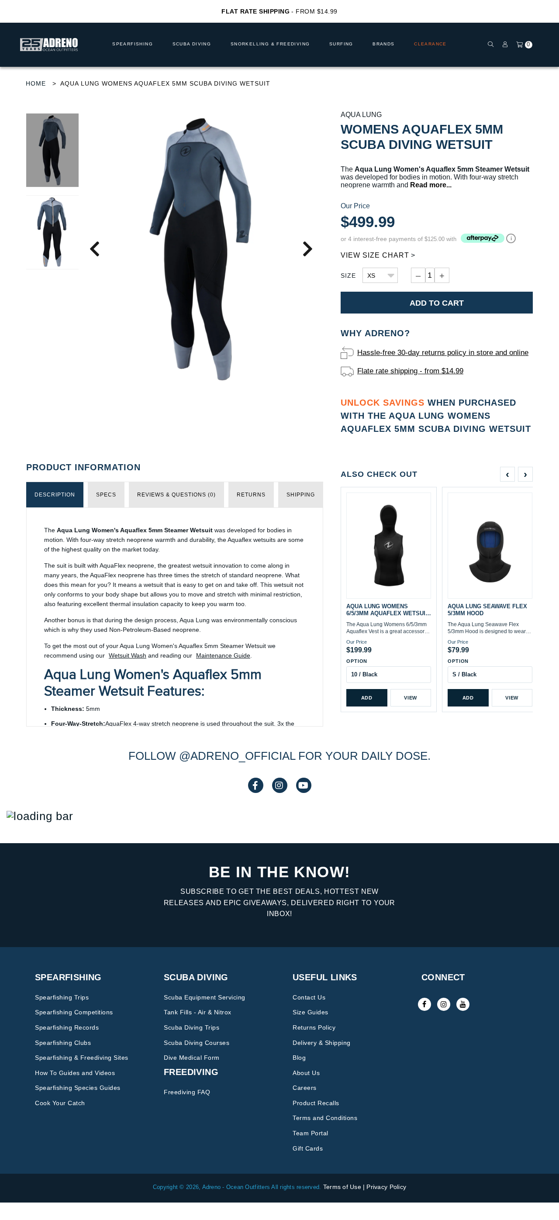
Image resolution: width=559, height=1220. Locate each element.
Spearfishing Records (67, 1027)
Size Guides (310, 1012)
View (410, 697)
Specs (106, 495)
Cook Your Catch (60, 1102)
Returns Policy (314, 1027)
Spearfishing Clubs (63, 1042)
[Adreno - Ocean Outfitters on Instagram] (443, 1004)
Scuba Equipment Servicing (204, 997)
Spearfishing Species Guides (78, 1087)
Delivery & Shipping (322, 1042)
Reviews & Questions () (176, 495)
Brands (383, 43)
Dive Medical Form (192, 1057)
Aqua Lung (361, 114)
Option (356, 661)
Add (367, 697)
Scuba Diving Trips (191, 1027)
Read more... (431, 185)
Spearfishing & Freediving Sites (81, 1057)
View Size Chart (375, 255)
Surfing (341, 43)
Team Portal (310, 1133)
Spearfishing (132, 43)
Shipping (300, 495)
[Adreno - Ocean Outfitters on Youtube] (462, 1004)
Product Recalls (316, 1102)
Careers (305, 1087)
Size (348, 275)
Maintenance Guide (223, 655)
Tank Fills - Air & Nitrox (197, 1012)
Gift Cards (308, 1148)
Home (36, 83)
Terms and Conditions (325, 1117)
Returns (251, 495)
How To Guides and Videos (75, 1072)
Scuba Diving (192, 43)
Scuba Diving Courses (196, 1042)
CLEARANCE (430, 43)
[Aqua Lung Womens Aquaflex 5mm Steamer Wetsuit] (201, 248)
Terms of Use (342, 1186)
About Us (306, 1072)
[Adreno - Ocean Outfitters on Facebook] (424, 1004)
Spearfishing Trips (62, 997)
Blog (299, 1057)
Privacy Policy (386, 1186)
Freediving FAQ (187, 1092)
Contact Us (309, 997)
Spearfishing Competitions (74, 1012)
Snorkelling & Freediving (270, 43)
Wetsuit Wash (127, 655)
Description (55, 495)
